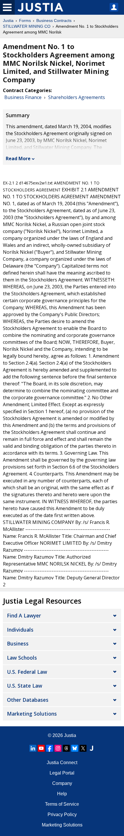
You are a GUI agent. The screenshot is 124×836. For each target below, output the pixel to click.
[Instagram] (58, 748)
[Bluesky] (74, 748)
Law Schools (22, 657)
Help (62, 793)
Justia (8, 20)
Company (62, 783)
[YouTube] (41, 748)
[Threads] (66, 748)
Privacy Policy (62, 814)
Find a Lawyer (24, 615)
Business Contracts (54, 20)
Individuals (20, 629)
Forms (25, 20)
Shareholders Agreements (76, 97)
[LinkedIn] (32, 748)
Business (18, 643)
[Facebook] (49, 748)
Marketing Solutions (32, 713)
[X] (83, 748)
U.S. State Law (24, 685)
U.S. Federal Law (27, 671)
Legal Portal (62, 772)
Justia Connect (62, 762)
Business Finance (23, 97)
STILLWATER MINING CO (26, 26)
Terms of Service (62, 804)
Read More (18, 158)
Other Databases (27, 699)
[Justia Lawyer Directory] (91, 748)
